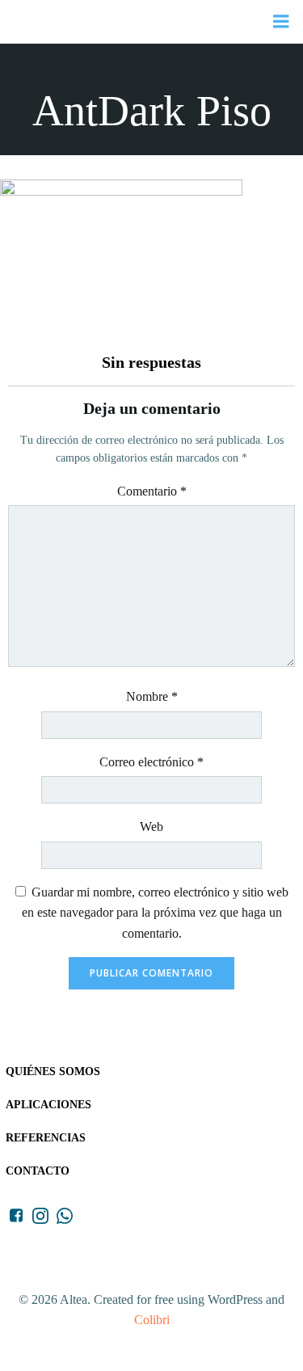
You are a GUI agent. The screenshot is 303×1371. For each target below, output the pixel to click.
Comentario (152, 491)
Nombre (152, 696)
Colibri (152, 1320)
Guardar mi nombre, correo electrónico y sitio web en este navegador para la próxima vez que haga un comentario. (155, 912)
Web (151, 826)
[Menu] (281, 22)
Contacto (37, 1171)
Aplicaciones (48, 1105)
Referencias (46, 1138)
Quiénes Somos (53, 1071)
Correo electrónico (151, 762)
